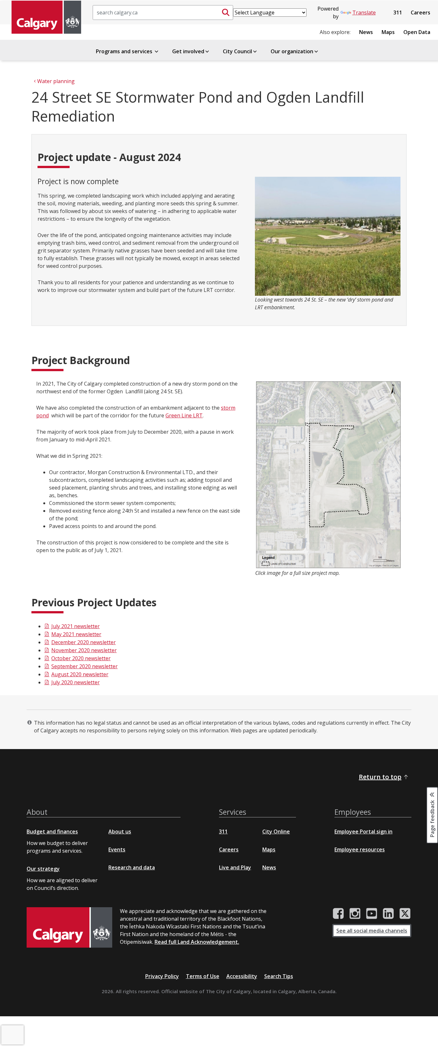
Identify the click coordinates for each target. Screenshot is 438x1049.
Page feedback (432, 818)
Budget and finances (52, 831)
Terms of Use (202, 976)
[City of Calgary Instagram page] (355, 913)
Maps (388, 32)
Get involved (188, 51)
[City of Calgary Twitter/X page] (405, 913)
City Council (237, 51)
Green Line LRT (184, 415)
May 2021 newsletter (76, 634)
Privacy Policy (162, 976)
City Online (276, 831)
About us (119, 831)
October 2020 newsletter (81, 658)
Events (116, 849)
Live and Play (235, 867)
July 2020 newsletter (75, 682)
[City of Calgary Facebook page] (338, 913)
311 (397, 12)
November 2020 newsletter (84, 650)
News (366, 32)
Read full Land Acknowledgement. (197, 941)
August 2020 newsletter (79, 674)
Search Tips (278, 976)
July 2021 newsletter (75, 626)
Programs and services (125, 51)
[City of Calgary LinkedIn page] (388, 913)
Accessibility (241, 976)
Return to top (380, 776)
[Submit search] (226, 12)
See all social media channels (371, 930)
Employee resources (359, 849)
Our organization (292, 51)
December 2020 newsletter (83, 642)
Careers (420, 12)
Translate (364, 12)
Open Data (416, 32)
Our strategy (43, 868)
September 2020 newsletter (84, 666)
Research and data (131, 867)
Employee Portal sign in (363, 831)
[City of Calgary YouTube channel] (371, 913)
